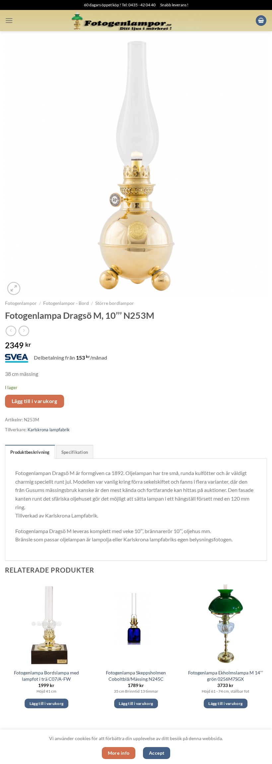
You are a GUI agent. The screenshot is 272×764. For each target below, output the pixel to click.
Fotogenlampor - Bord (66, 303)
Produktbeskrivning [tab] (30, 452)
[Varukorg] (261, 20)
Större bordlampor (114, 303)
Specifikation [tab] (74, 452)
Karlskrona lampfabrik (49, 429)
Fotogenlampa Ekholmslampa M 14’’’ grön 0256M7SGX (225, 676)
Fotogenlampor (21, 303)
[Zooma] (13, 288)
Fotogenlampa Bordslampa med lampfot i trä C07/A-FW (46, 676)
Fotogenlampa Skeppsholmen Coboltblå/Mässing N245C (136, 676)
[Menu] (9, 20)
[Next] (267, 651)
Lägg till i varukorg (34, 401)
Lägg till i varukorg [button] (47, 703)
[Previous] (5, 651)
